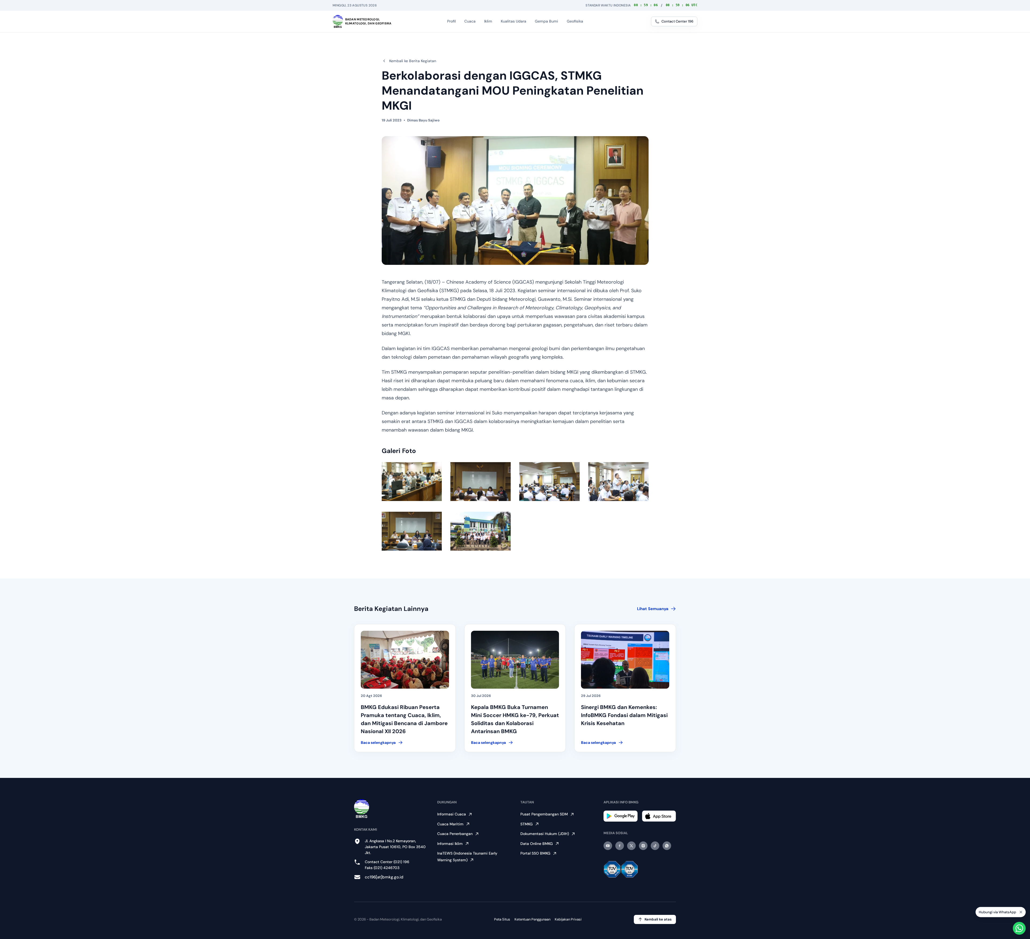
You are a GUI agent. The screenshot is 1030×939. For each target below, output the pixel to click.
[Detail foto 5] (412, 531)
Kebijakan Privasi (568, 919)
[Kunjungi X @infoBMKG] (631, 845)
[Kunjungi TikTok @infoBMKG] (655, 845)
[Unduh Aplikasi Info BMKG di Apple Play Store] (659, 816)
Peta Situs (502, 919)
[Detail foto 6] (480, 531)
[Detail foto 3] (549, 481)
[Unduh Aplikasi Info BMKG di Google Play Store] (621, 816)
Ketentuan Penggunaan (532, 919)
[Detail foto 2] (480, 481)
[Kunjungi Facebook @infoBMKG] (619, 845)
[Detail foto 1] (412, 481)
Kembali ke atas (658, 919)
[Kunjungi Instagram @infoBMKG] (643, 845)
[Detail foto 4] (618, 481)
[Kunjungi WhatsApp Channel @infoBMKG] (667, 845)
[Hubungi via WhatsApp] (1019, 928)
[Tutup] (1021, 912)
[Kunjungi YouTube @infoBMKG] (608, 845)
